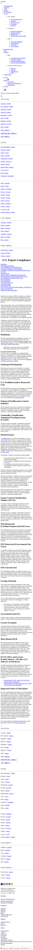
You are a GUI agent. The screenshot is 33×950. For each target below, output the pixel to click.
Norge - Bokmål (5, 183)
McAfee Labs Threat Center (18, 36)
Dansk (8, 776)
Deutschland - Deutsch (7, 158)
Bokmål (7, 805)
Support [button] (6, 52)
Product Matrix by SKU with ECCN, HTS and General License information (16, 681)
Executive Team (15, 22)
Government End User (7, 282)
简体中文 (7, 756)
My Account (10, 82)
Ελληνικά (8, 788)
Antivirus (6, 7)
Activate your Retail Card (18, 61)
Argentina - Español (6, 222)
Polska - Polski (5, 186)
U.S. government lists (18, 397)
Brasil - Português (5, 228)
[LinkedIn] (9, 884)
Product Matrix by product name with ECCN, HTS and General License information (17, 684)
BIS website (6, 452)
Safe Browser (14, 71)
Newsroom (14, 24)
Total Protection (8, 6)
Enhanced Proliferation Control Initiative (11, 269)
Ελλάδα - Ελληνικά (6, 161)
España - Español (5, 195)
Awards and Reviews (16, 19)
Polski (7, 808)
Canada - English (5, 253)
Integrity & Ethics (15, 33)
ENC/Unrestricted (5, 279)
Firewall (13, 70)
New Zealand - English (7, 106)
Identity (6, 10)
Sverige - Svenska (5, 197)
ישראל (6, 796)
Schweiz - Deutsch (6, 203)
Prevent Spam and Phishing (18, 62)
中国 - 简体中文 (5, 130)
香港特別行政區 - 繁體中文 (9, 133)
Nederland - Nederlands (7, 176)
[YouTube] (7, 884)
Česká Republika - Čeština (8, 147)
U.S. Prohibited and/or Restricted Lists (11, 267)
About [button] (5, 13)
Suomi (7, 779)
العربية (7, 834)
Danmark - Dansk (5, 150)
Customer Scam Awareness (18, 58)
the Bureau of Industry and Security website (16, 360)
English (9, 733)
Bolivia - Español (5, 225)
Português (9, 814)
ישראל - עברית (4, 170)
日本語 (6, 753)
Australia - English (6, 103)
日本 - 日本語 (5, 127)
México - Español (5, 237)
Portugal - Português (6, 189)
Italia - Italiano (4, 173)
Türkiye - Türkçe (5, 206)
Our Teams (14, 45)
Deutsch (10, 785)
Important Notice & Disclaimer (9, 290)
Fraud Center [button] (7, 74)
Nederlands (10, 802)
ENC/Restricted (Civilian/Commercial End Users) (14, 276)
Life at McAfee (15, 43)
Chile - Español (5, 231)
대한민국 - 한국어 (6, 124)
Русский (8, 817)
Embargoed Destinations (7, 266)
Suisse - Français (5, 200)
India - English (5, 118)
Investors (13, 25)
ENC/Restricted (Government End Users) (12, 278)
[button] (6, 80)
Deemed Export (5, 273)
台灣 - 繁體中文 (5, 136)
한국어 (9, 750)
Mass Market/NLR (6, 285)
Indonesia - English (6, 121)
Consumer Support (16, 59)
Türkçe (8, 831)
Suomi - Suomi (5, 153)
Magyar (11, 793)
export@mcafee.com (20, 722)
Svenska (8, 822)
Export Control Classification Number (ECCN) (13, 275)
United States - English (7, 250)
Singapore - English (6, 109)
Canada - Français (5, 256)
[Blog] (12, 884)
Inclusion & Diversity (16, 31)
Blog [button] (5, 51)
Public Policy (14, 34)
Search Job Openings (16, 41)
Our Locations (15, 46)
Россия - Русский (6, 192)
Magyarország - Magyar (7, 167)
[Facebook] (4, 884)
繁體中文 (14, 760)
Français (7, 782)
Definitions (4, 264)
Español (8, 819)
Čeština (13, 773)
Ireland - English (5, 164)
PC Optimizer (7, 12)
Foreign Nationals (5, 281)
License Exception (6, 284)
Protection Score (8, 49)
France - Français (5, 155)
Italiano (6, 799)
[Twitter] (2, 884)
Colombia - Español (6, 234)
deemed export (6, 438)
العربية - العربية (5, 209)
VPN (5, 9)
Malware (13, 68)
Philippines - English (6, 115)
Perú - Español (5, 240)
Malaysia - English (6, 112)
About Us (13, 21)
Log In (6, 77)
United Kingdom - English (8, 212)
